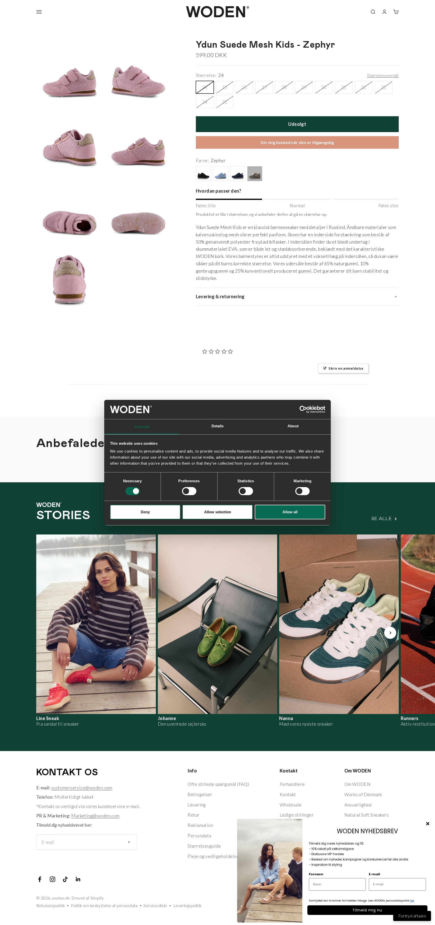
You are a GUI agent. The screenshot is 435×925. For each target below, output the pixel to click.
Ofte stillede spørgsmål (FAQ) (218, 784)
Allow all (290, 512)
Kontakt (288, 794)
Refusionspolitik (50, 905)
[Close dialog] (427, 823)
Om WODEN (357, 784)
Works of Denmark (363, 794)
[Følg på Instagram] (52, 879)
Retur (193, 815)
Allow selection (217, 512)
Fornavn (316, 874)
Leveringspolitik (187, 905)
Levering (197, 805)
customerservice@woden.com (81, 787)
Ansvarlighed (358, 805)
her (412, 901)
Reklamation (200, 825)
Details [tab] (217, 426)
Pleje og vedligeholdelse (213, 856)
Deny (145, 512)
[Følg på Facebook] (39, 879)
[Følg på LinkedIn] (78, 879)
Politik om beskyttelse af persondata (104, 905)
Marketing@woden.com (95, 815)
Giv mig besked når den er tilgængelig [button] (297, 142)
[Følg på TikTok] (65, 879)
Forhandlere (292, 784)
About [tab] (293, 426)
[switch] (189, 491)
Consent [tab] (142, 427)
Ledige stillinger (297, 815)
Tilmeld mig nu (367, 910)
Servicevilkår (155, 905)
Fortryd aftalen (412, 915)
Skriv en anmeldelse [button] (346, 368)
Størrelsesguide (204, 846)
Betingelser (200, 794)
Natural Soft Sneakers (366, 815)
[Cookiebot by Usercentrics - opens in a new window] (303, 409)
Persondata (199, 835)
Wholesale (291, 805)
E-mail (374, 874)
